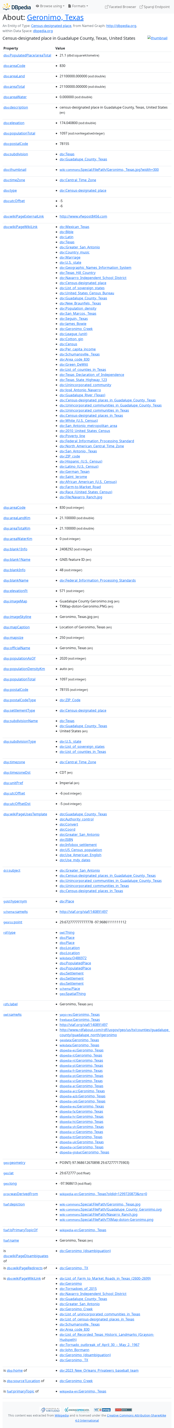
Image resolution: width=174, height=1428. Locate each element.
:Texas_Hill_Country (77, 272)
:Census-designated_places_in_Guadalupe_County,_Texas (108, 400)
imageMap (15, 601)
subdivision (15, 154)
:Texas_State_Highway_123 (83, 379)
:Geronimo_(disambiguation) (85, 1250)
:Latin (66, 237)
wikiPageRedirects (25, 1268)
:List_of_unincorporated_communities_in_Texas (100, 1314)
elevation (13, 122)
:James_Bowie (73, 323)
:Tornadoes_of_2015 (78, 1288)
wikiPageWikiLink (20, 226)
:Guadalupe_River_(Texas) (82, 395)
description (15, 107)
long (10, 1183)
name (11, 1240)
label (10, 1004)
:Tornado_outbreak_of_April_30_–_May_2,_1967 (99, 1344)
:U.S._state (70, 262)
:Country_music (75, 252)
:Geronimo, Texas (80, 1014)
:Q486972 (73, 958)
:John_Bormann (74, 1349)
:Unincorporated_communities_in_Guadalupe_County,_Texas (111, 405)
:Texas (67, 154)
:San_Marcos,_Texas (78, 313)
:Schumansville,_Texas (80, 354)
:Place (67, 901)
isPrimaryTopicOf (20, 1230)
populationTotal (19, 133)
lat (8, 1173)
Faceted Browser (122, 6)
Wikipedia (62, 1415)
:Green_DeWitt (74, 364)
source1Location (23, 1380)
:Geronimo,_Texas (83, 1230)
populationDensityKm (24, 668)
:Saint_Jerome (73, 476)
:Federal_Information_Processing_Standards (98, 580)
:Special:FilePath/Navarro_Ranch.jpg (99, 1214)
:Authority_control (77, 819)
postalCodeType (19, 700)
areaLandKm (16, 518)
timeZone (14, 180)
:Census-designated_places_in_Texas (91, 415)
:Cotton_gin (71, 339)
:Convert (69, 824)
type (10, 190)
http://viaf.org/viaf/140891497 (84, 911)
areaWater (15, 97)
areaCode (14, 65)
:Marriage (70, 257)
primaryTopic (20, 1391)
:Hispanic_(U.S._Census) (81, 461)
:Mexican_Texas (74, 226)
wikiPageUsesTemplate (25, 814)
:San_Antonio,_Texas (78, 451)
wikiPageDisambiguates (25, 1256)
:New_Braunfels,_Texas (80, 303)
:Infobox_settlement (78, 844)
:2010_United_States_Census (85, 430)
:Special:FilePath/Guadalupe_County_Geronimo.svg (111, 1209)
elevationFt (15, 590)
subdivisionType (19, 741)
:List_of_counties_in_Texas (83, 369)
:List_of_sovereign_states (82, 288)
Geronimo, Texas (55, 17)
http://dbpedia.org (121, 25)
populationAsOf (19, 658)
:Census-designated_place (83, 190)
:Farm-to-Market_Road (80, 486)
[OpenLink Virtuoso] (50, 1409)
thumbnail (14, 169)
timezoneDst (17, 772)
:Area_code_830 (75, 359)
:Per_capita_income (78, 349)
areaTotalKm (16, 528)
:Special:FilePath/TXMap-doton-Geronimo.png (106, 1219)
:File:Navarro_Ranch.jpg (81, 497)
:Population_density (78, 308)
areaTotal (14, 86)
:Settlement (72, 973)
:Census (68, 344)
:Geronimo (71, 1283)
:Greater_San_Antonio (80, 247)
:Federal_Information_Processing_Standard (97, 441)
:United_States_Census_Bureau (87, 293)
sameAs (15, 911)
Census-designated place (51, 25)
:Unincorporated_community (85, 384)
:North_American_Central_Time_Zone (92, 446)
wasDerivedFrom (20, 1193)
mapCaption (16, 627)
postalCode (15, 143)
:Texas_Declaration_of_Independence (92, 374)
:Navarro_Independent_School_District (93, 277)
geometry (14, 1162)
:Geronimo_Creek (76, 328)
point (12, 922)
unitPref (13, 783)
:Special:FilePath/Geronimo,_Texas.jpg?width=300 (109, 169)
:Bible (66, 232)
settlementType (19, 710)
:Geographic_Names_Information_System (95, 267)
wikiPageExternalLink (23, 216)
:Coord (67, 829)
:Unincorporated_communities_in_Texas (94, 410)
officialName (16, 648)
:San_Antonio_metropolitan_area (88, 425)
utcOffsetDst (17, 803)
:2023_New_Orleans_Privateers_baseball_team (99, 1370)
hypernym (15, 901)
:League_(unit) (73, 334)
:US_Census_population (81, 849)
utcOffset (14, 200)
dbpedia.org (43, 30)
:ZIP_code (70, 456)
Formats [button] (78, 6)
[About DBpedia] (17, 6)
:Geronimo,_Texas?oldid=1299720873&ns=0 (103, 1193)
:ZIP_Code (70, 700)
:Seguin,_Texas (74, 318)
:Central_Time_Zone (78, 180)
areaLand (14, 76)
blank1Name (16, 559)
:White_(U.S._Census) (79, 420)
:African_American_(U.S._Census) (88, 481)
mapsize (13, 637)
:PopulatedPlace (75, 963)
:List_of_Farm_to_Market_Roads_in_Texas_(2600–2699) (105, 1278)
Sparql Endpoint (156, 6)
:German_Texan (75, 471)
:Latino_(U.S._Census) (79, 466)
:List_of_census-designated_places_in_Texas (97, 1319)
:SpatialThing (73, 993)
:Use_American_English (80, 855)
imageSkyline (17, 616)
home (15, 1370)
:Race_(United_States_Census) (86, 492)
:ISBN (66, 839)
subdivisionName (20, 720)
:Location (70, 947)
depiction (14, 1204)
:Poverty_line (72, 436)
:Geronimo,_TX (74, 1268)
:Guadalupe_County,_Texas (83, 159)
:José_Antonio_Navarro (80, 390)
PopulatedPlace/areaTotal (27, 55)
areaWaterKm (17, 538)
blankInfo (14, 570)
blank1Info (15, 549)
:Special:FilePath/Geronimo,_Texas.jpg (100, 1204)
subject (11, 870)
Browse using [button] (50, 6)
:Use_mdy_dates (75, 860)
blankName (15, 580)
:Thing (67, 932)
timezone (14, 762)
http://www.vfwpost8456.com (83, 216)
